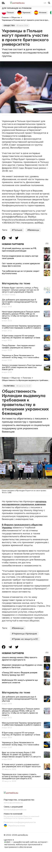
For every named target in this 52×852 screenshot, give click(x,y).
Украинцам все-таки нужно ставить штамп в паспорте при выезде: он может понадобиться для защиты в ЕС (21, 776)
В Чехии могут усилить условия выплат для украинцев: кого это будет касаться (21, 765)
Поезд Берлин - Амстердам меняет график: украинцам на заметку (18, 346)
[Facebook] (4, 238)
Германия (26, 12)
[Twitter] (17, 238)
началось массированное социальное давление (24, 503)
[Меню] (3, 3)
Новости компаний (13, 814)
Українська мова (16, 825)
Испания (42, 12)
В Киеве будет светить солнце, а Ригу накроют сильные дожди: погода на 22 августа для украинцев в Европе (20, 289)
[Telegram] (10, 238)
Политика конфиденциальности (20, 822)
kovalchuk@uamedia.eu (15, 809)
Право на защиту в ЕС (25, 639)
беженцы (34, 229)
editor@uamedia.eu (13, 803)
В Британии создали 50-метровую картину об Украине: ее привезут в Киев (21, 336)
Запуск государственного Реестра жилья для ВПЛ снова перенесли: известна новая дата (22, 367)
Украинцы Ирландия (25, 633)
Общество (9, 25)
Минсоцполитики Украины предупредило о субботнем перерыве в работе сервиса (21, 327)
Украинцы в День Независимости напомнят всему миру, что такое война (20, 356)
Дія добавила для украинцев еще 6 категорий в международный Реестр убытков (19, 301)
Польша (10, 12)
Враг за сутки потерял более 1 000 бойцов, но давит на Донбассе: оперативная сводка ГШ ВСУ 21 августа (21, 754)
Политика (9, 386)
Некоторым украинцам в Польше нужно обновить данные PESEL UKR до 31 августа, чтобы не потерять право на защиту (21, 314)
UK (45, 3)
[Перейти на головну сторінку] (26, 3)
